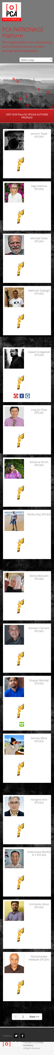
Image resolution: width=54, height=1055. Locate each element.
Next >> (34, 1016)
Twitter (16, 1035)
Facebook (22, 1035)
